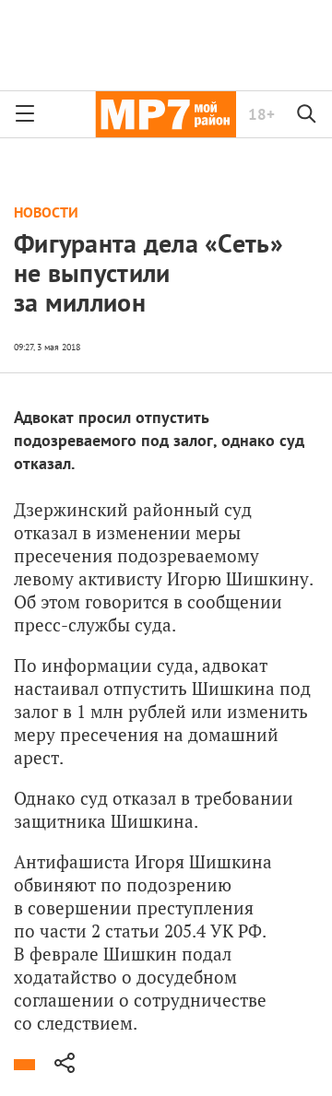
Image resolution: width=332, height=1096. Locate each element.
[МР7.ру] (165, 114)
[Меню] (25, 114)
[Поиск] (307, 114)
